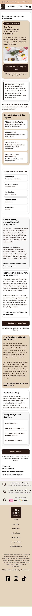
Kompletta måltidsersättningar (13, 472)
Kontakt (6, 2)
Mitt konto (25, 2)
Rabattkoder (16, 533)
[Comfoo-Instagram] (16, 579)
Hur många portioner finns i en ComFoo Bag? (15, 434)
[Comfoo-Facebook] (8, 579)
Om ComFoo (16, 537)
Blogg (20, 6)
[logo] (16, 512)
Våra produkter (16, 542)
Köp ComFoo (11, 6)
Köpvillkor (16, 528)
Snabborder (15, 2)
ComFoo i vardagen (11, 185)
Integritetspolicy (16, 546)
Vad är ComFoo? (11, 423)
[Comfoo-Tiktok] (24, 579)
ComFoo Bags (11, 193)
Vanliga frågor (9, 208)
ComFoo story (13, 178)
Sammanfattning (10, 201)
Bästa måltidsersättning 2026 (12, 475)
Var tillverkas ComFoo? (13, 440)
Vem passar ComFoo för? (14, 428)
